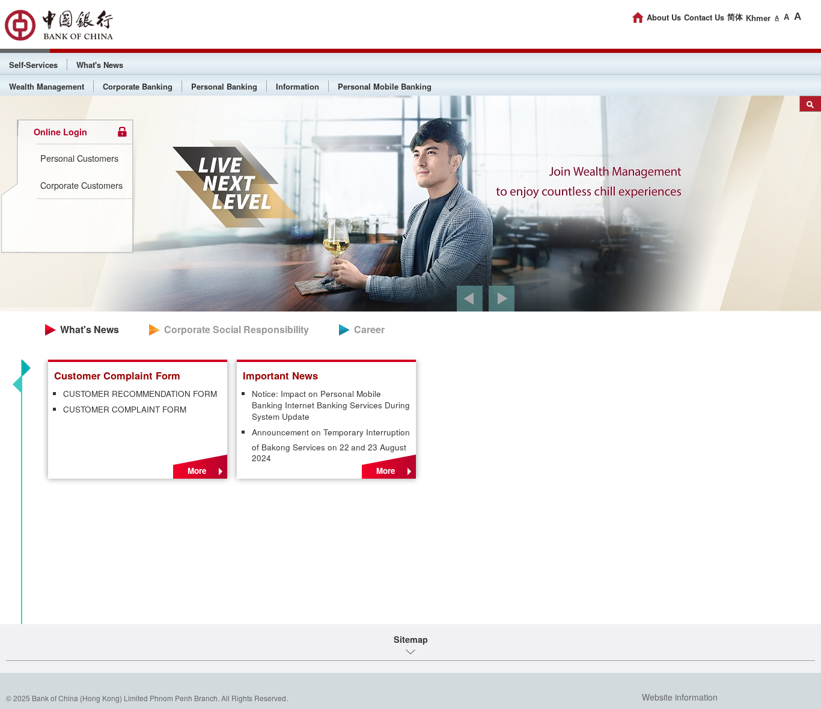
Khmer (758, 18)
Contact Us (704, 17)
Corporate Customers (81, 185)
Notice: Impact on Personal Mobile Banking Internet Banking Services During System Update (331, 405)
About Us (664, 17)
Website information (680, 697)
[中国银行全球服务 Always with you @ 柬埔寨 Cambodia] (58, 25)
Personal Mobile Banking (385, 86)
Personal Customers (79, 158)
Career (369, 329)
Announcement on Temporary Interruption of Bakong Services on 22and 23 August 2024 (331, 445)
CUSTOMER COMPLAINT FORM (124, 409)
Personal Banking (224, 86)
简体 (735, 17)
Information (297, 86)
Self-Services (33, 64)
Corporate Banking (137, 86)
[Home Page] (638, 17)
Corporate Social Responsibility (236, 329)
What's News (99, 64)
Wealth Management (46, 86)
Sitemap (411, 639)
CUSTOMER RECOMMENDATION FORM (140, 393)
